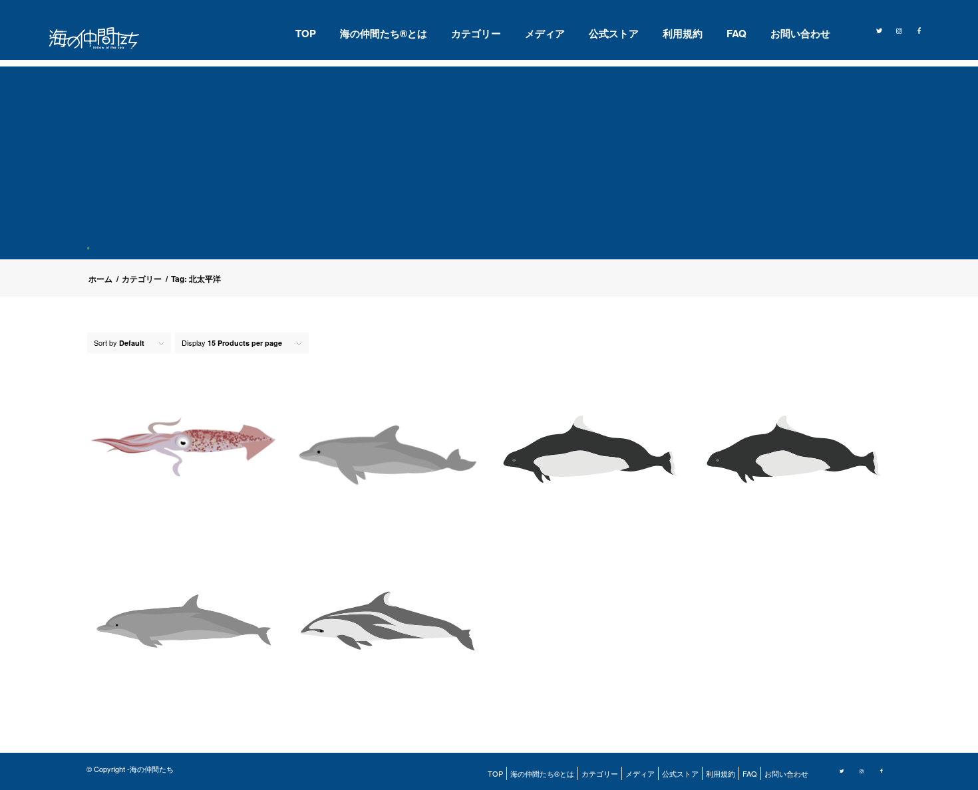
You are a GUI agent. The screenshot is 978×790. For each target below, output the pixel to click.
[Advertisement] (494, 159)
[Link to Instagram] (899, 29)
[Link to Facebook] (919, 29)
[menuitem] (305, 33)
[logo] (102, 38)
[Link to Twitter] (880, 29)
